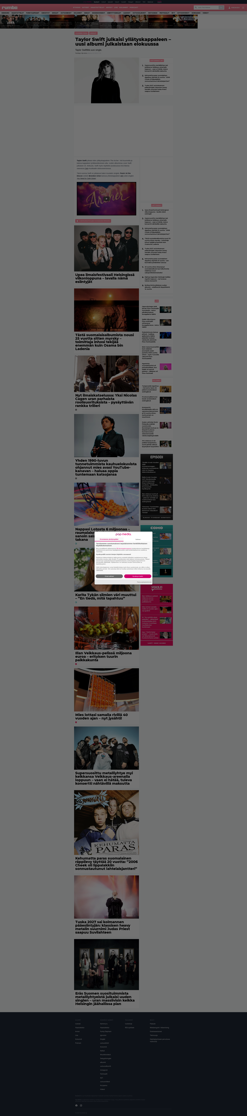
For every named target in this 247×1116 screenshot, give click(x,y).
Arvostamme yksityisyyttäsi (109, 539)
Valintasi (138, 539)
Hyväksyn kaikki (137, 576)
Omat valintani (109, 576)
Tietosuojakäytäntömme (144, 582)
